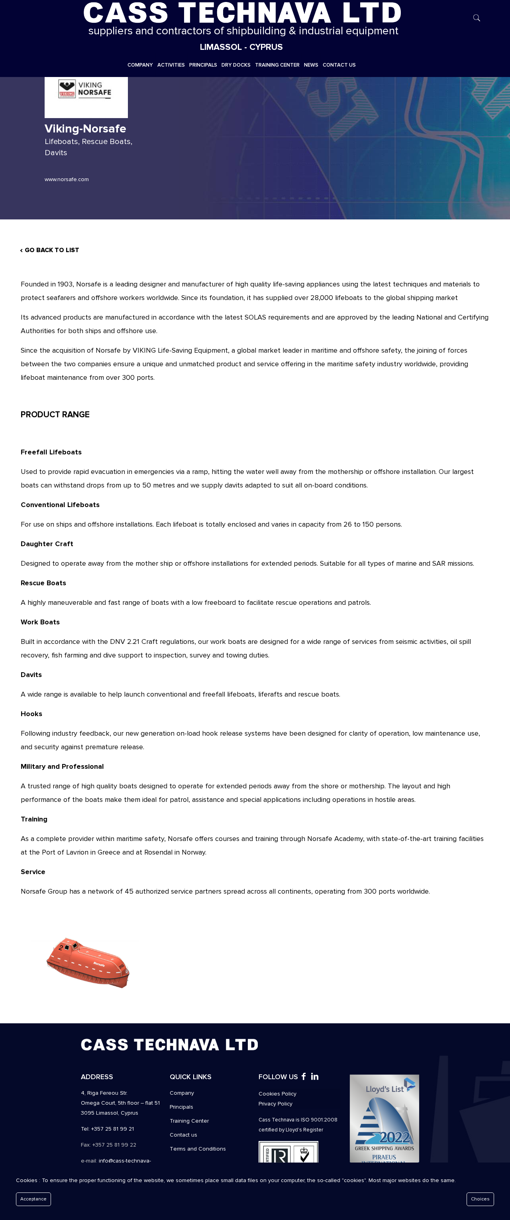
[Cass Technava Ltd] (241, 12)
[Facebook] (303, 1077)
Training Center (189, 1120)
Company (182, 1093)
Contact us (183, 1134)
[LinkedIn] (314, 1077)
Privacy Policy (275, 1103)
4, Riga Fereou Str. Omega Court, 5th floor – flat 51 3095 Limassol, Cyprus (120, 1103)
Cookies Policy (277, 1093)
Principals (181, 1107)
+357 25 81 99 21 (112, 1128)
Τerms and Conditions (198, 1148)
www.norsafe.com (67, 179)
